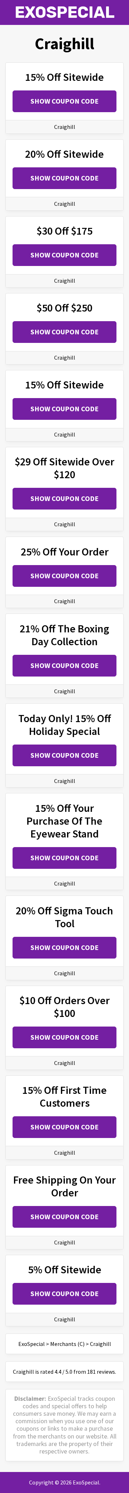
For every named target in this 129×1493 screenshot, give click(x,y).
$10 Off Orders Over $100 (64, 1006)
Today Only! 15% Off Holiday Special (64, 724)
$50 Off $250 (64, 307)
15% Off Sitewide (64, 77)
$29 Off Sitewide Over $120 (64, 468)
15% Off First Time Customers (64, 1096)
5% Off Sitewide (64, 1269)
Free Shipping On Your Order (64, 1186)
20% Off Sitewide (64, 154)
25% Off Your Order (65, 551)
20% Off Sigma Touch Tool (64, 917)
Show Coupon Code (64, 100)
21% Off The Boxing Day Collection (64, 635)
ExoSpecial (65, 12)
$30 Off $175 (64, 230)
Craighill (64, 126)
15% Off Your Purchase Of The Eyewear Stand (64, 820)
